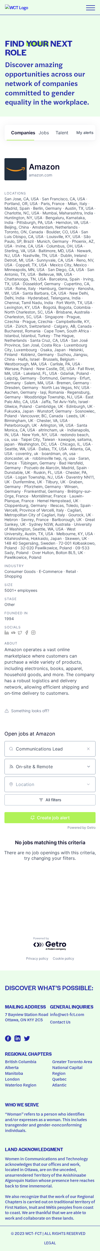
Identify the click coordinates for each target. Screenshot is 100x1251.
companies (22, 132)
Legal (50, 1242)
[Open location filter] (88, 784)
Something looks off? (30, 710)
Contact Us (60, 1022)
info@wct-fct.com (67, 1014)
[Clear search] (88, 749)
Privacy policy (37, 958)
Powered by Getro (82, 827)
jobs (44, 132)
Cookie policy (63, 958)
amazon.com (40, 175)
